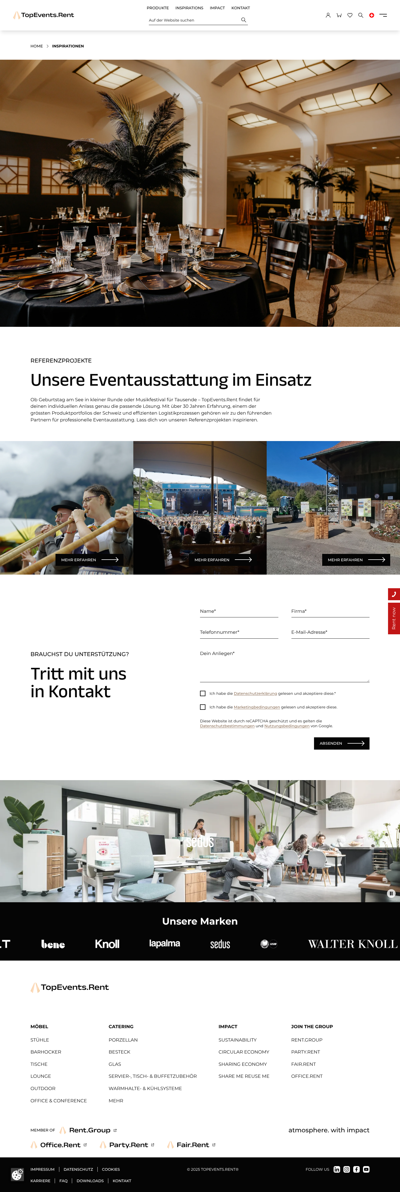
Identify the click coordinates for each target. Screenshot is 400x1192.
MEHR (116, 1101)
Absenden (331, 743)
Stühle (39, 1040)
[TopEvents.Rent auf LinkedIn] (337, 1169)
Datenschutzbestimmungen (227, 725)
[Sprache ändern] (371, 15)
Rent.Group (306, 1040)
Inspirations (190, 7)
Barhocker (45, 1052)
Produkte (158, 7)
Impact (217, 7)
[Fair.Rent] (191, 1145)
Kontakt (240, 7)
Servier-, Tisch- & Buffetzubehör (153, 1076)
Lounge (40, 1076)
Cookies (111, 1169)
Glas (115, 1064)
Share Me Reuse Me (244, 1076)
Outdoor (43, 1088)
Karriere (40, 1180)
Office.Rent (306, 1076)
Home (36, 46)
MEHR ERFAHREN (78, 559)
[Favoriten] (349, 15)
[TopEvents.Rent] (43, 15)
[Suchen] (244, 20)
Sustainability (238, 1040)
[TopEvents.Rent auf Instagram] (346, 1169)
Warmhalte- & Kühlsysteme (145, 1088)
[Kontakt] (394, 594)
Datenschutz (78, 1169)
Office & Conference (58, 1101)
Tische (39, 1064)
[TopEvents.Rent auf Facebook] (356, 1169)
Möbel (39, 1027)
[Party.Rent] (127, 1145)
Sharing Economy (243, 1064)
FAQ (63, 1180)
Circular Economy (244, 1052)
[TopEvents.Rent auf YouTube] (366, 1169)
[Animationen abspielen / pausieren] (391, 893)
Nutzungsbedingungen (286, 725)
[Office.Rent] (58, 1145)
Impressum (42, 1169)
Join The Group (312, 1027)
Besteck (119, 1052)
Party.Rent (305, 1052)
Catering (121, 1027)
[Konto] (328, 15)
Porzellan (123, 1040)
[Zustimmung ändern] (17, 1174)
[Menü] (383, 15)
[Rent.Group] (87, 1130)
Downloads (90, 1180)
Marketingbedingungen (257, 707)
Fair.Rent (303, 1064)
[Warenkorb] (339, 15)
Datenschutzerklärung (255, 693)
